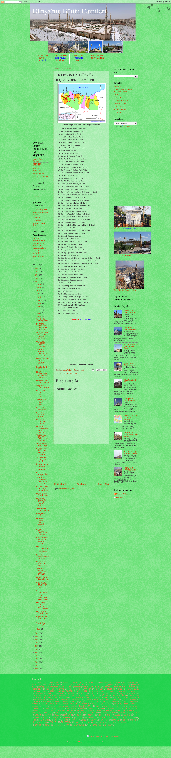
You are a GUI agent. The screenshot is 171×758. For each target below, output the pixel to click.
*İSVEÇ (136, 708)
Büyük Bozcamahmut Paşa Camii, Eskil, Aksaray (42, 549)
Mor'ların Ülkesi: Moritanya (38, 160)
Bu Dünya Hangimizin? (40, 210)
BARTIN (136, 713)
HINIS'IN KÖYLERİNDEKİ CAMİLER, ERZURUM (42, 374)
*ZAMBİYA (48, 708)
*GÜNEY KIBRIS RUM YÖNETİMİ (61, 691)
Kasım (39, 287)
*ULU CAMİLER (84, 706)
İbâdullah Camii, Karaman (41, 368)
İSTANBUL (78, 724)
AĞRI (114, 713)
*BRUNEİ (111, 685)
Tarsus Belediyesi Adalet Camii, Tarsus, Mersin (42, 597)
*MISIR (136, 697)
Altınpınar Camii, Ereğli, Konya (42, 444)
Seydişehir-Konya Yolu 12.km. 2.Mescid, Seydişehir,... (42, 335)
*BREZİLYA (103, 685)
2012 (37, 662)
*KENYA (134, 693)
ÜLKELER (117, 97)
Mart (38, 313)
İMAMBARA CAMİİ (59, 725)
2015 (37, 652)
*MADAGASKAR (40, 697)
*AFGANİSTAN (44, 682)
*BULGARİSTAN (123, 685)
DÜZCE (117, 715)
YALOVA (101, 722)
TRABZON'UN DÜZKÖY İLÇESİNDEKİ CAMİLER (42, 402)
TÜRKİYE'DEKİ (60, 55)
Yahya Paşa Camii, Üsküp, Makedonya (130, 381)
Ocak (39, 629)
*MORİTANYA (40, 699)
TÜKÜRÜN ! (37, 220)
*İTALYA (46, 710)
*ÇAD (55, 708)
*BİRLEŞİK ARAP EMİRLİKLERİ (48, 687)
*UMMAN (98, 706)
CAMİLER (60, 60)
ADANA (98, 710)
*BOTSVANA (94, 685)
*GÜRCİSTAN (94, 691)
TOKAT (53, 722)
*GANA (128, 689)
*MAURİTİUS (118, 697)
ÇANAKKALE (134, 722)
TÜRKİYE (125, 228)
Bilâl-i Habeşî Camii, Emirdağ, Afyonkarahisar (42, 605)
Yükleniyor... (37, 196)
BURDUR (68, 715)
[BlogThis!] (99, 370)
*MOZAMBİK (53, 699)
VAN (93, 722)
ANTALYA (71, 713)
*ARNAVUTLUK (78, 683)
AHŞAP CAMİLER (120, 109)
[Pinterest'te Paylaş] (105, 370)
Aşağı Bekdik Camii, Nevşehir (42, 386)
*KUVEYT (80, 695)
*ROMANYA (65, 701)
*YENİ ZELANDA (132, 706)
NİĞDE (56, 720)
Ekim (39, 290)
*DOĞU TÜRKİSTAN (130, 687)
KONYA (127, 717)
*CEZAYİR (77, 687)
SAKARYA (93, 720)
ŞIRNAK (108, 725)
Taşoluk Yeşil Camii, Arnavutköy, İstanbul (130, 452)
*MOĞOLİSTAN (65, 699)
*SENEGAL (83, 701)
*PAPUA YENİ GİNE (130, 699)
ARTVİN (93, 713)
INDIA (37, 718)
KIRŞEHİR (115, 718)
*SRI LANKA (114, 701)
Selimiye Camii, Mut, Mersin (41, 409)
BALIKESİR (123, 713)
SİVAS (133, 720)
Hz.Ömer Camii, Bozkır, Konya (42, 578)
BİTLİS (109, 715)
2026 (37, 268)
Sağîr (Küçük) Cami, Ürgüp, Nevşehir (41, 459)
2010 (37, 668)
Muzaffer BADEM (122, 494)
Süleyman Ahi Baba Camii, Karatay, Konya (42, 563)
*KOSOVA (70, 695)
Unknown (119, 497)
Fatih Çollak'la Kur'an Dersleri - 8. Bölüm (40, 240)
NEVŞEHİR (44, 720)
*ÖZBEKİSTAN (71, 708)
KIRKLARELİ (103, 718)
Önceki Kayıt (103, 484)
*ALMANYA (55, 683)
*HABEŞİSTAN (111, 691)
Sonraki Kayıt (60, 484)
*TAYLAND (117, 704)
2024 (37, 275)
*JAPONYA (70, 693)
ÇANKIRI (38, 725)
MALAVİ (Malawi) (38, 173)
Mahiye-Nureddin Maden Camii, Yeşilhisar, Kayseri (42, 540)
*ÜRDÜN (82, 708)
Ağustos (40, 297)
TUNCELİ (78, 722)
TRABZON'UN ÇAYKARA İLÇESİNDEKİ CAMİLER (42, 437)
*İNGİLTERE (91, 708)
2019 (37, 639)
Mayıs (39, 307)
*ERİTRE (61, 689)
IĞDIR (45, 718)
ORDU (64, 720)
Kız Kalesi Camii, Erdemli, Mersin (42, 381)
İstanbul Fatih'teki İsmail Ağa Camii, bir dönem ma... (42, 466)
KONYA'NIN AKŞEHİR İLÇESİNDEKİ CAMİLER (42, 343)
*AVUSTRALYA (92, 682)
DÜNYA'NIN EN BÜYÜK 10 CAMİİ (125, 290)
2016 (37, 649)
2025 (37, 272)
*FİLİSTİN (110, 689)
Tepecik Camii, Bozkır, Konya (42, 624)
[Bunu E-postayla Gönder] (97, 370)
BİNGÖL (101, 715)
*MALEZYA (90, 697)
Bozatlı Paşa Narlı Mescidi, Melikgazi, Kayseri (42, 361)
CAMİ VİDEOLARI (120, 103)
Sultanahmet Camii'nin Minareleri (130, 328)
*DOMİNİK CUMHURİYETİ (112, 687)
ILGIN (137, 715)
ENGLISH (117, 112)
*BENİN (57, 685)
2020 (37, 636)
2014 (37, 656)
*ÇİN (61, 708)
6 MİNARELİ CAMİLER (84, 710)
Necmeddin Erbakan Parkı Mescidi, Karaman (42, 429)
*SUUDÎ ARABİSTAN (50, 704)
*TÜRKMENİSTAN (62, 706)
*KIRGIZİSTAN (36, 695)
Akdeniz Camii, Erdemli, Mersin (42, 509)
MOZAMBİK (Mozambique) (37, 165)
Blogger (80, 742)
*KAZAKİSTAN (123, 693)
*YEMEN (123, 706)
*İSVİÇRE (37, 710)
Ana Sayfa (82, 484)
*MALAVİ (65, 697)
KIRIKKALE (92, 718)
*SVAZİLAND (85, 704)
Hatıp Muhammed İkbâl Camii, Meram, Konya (42, 488)
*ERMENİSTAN (50, 689)
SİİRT (33, 722)
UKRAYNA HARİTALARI (37, 169)
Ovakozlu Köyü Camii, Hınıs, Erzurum (41, 618)
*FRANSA (87, 689)
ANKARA (58, 713)
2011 (37, 665)
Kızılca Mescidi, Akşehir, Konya (42, 494)
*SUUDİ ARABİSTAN (70, 704)
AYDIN (104, 713)
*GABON (120, 689)
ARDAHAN (83, 713)
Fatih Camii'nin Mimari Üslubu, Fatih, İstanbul (131, 434)
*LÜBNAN (105, 695)
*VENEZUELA (107, 706)
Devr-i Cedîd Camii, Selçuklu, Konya (40, 393)
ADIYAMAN (110, 710)
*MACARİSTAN (134, 695)
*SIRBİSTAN (94, 701)
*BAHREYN (133, 682)
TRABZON (73, 373)
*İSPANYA (127, 708)
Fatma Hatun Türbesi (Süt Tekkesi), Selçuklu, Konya (41, 501)
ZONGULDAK (122, 722)
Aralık (39, 284)
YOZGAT (111, 722)
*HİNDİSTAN (51, 693)
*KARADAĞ (103, 693)
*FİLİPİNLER (99, 689)
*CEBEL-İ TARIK (66, 687)
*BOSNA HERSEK (78, 685)
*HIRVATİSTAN (123, 691)
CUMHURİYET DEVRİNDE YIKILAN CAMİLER (123, 90)
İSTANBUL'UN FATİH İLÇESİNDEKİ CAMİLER (131, 417)
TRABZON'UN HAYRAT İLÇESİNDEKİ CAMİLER (42, 352)
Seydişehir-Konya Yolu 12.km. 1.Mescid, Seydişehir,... (42, 451)
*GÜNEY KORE (82, 691)
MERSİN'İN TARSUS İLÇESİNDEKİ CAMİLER (42, 531)
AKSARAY (36, 713)
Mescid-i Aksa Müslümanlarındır (129, 364)
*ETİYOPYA (71, 689)
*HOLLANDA (135, 691)
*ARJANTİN (66, 682)
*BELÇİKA (48, 685)
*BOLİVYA (66, 685)
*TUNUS (44, 706)
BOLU (57, 715)
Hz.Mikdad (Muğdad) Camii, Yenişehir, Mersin (40, 522)
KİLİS (34, 720)
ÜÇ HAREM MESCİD (121, 100)
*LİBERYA (115, 695)
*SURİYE (35, 704)
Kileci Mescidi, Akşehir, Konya (42, 612)
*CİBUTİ (85, 687)
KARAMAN (66, 718)
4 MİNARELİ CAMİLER (65, 710)
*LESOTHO (95, 695)
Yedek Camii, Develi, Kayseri (42, 592)
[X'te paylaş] (101, 370)
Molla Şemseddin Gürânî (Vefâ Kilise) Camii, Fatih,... (42, 585)
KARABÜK (54, 718)
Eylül (39, 294)
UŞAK (87, 722)
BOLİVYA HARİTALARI (40, 176)
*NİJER (96, 699)
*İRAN (102, 708)
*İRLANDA (110, 708)
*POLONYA (46, 701)
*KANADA (92, 693)
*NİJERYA (104, 699)
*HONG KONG (39, 693)
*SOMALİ (104, 701)
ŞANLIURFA (97, 725)
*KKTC (46, 695)
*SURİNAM (133, 701)
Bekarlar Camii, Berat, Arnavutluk (129, 311)
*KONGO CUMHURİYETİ (58, 695)
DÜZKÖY (65, 373)
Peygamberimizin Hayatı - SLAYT (38, 244)
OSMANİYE (74, 720)
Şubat (39, 316)
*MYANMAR (77, 699)
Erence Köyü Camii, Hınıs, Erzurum (41, 421)
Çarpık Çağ (36, 217)
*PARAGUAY (36, 701)
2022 (37, 281)
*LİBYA (123, 695)
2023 (37, 278)
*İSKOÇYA (118, 708)
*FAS (79, 689)
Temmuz (40, 300)
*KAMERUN (82, 693)
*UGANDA (73, 706)
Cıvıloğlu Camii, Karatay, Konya (42, 320)
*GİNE (102, 691)
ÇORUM (47, 725)
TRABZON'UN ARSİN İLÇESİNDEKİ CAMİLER (42, 571)
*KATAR (113, 693)
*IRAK (61, 693)
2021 (37, 633)
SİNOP (125, 720)
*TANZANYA (106, 704)
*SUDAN (123, 702)
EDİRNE (127, 715)
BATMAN (38, 715)
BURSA (80, 715)
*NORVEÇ (88, 699)
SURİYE (116, 720)
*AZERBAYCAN (115, 682)
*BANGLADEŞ (37, 685)
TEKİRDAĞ (43, 722)
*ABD (33, 682)
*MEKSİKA (128, 697)
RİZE (84, 720)
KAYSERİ (79, 718)
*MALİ (107, 697)
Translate (130, 126)
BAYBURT (48, 715)
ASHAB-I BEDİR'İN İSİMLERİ (39, 249)
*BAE (124, 682)
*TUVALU (51, 706)
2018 (37, 643)
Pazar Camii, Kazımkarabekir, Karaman (42, 556)
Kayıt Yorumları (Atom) (67, 489)
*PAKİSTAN (116, 699)
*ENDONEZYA (37, 689)
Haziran (39, 303)
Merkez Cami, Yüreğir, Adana (42, 473)
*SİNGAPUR (96, 704)
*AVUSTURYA (104, 682)
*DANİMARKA (96, 687)
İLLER (116, 94)
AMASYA (48, 713)
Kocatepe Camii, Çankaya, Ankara (129, 399)
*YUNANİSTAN (37, 708)
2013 (37, 659)
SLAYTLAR (118, 106)
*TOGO (126, 704)
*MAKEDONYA (53, 697)
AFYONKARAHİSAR (126, 710)
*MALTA (99, 697)
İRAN (67, 725)
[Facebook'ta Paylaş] (103, 370)
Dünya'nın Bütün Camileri (69, 10)
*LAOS (88, 695)
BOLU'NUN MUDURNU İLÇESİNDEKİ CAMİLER (42, 326)
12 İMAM (36, 253)
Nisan (39, 310)
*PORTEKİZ (55, 701)
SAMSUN (104, 720)
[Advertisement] (81, 463)
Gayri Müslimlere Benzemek (38, 257)
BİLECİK (91, 715)
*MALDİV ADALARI (77, 697)
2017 (37, 646)
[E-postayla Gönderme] (92, 370)
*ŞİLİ (52, 710)
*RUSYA (74, 702)
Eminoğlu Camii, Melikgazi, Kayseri (41, 414)
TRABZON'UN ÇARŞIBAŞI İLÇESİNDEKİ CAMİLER (42, 480)
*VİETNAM (116, 706)
